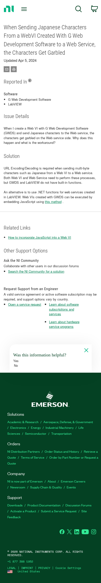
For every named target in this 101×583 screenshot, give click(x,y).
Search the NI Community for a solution (36, 271)
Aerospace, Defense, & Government (68, 421)
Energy (36, 427)
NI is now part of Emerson (25, 481)
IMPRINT (27, 568)
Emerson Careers (73, 481)
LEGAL (11, 568)
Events (71, 487)
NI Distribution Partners (23, 451)
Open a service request (24, 304)
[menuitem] (78, 9)
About (52, 481)
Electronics (18, 427)
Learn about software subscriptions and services (64, 309)
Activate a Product (23, 511)
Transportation (61, 433)
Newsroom (17, 487)
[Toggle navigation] (25, 9)
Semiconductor (35, 433)
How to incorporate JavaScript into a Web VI (39, 237)
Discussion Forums (78, 505)
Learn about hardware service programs (64, 324)
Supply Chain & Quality (46, 487)
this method (53, 201)
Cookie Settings (68, 568)
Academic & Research (22, 421)
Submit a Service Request (58, 511)
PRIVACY (44, 568)
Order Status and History (62, 451)
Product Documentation (44, 505)
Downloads (15, 505)
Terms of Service (32, 457)
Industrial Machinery (60, 427)
